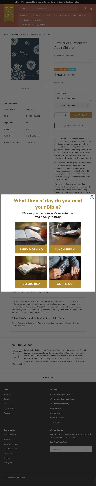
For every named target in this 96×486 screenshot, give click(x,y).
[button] (31, 238)
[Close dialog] (92, 197)
